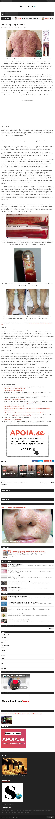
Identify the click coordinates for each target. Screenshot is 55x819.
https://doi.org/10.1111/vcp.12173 (22, 415)
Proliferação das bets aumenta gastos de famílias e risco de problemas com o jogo (21, 714)
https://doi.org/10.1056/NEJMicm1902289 (14, 388)
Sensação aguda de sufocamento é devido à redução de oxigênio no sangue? (21, 608)
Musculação (4, 655)
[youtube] (53, 1)
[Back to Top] (53, 817)
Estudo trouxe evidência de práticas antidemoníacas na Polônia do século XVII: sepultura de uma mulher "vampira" (26, 552)
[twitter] (51, 1)
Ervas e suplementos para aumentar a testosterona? (17, 614)
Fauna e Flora (4, 653)
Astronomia (4, 637)
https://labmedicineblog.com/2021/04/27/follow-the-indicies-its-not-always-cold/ (24, 412)
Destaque (3, 650)
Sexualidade (4, 668)
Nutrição (3, 663)
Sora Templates (8, 817)
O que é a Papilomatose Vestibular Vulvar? (15, 564)
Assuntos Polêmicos (5, 634)
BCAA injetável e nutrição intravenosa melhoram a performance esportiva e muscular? (23, 602)
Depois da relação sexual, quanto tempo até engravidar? (18, 596)
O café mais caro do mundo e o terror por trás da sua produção (19, 619)
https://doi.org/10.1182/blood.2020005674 (31, 403)
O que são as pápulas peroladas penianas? (15, 570)
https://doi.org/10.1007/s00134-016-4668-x (28, 423)
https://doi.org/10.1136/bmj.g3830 (12, 419)
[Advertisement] (27, 113)
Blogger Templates (15, 817)
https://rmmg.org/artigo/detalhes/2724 (14, 390)
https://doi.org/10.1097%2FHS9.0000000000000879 (22, 394)
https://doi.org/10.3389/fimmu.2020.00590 (14, 399)
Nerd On (3, 658)
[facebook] (47, 1)
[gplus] (49, 1)
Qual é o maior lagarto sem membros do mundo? (43, 18)
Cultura (3, 647)
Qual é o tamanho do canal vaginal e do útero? (16, 576)
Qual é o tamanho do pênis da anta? (14, 587)
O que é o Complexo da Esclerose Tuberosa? (9, 473)
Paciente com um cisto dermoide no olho (44, 474)
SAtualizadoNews (7, 550)
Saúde (24, 27)
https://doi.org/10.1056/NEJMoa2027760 (14, 406)
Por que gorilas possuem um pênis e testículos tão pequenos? (19, 581)
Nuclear (3, 660)
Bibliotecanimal (5, 640)
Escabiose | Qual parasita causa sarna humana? (15, 18)
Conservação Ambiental (6, 645)
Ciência (31, 18)
